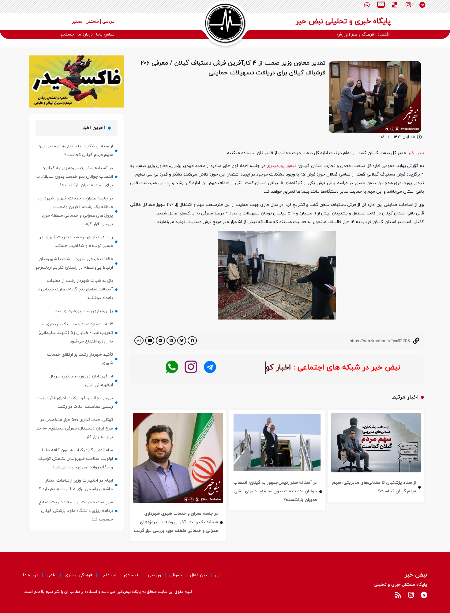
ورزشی (154, 575)
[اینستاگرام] (191, 367)
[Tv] (381, 5)
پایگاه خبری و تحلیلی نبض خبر (343, 21)
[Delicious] (394, 5)
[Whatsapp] (367, 5)
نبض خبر (416, 153)
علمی (51, 575)
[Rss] (398, 595)
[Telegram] (422, 5)
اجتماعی (108, 575)
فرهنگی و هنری (78, 575)
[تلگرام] (210, 367)
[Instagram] (408, 5)
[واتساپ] (172, 367)
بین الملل (198, 575)
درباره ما (30, 575)
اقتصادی (132, 575)
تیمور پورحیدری (281, 166)
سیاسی (222, 575)
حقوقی (175, 575)
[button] (192, 340)
